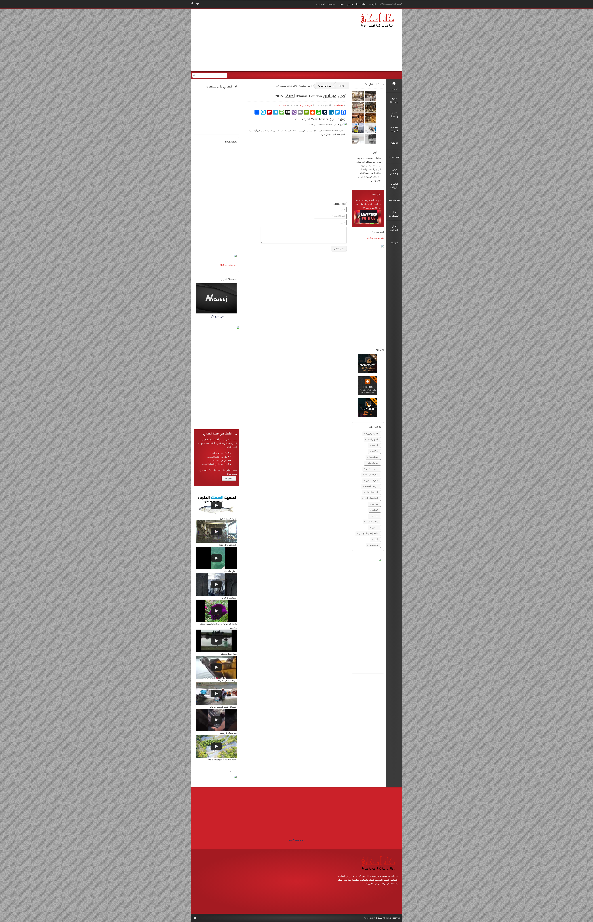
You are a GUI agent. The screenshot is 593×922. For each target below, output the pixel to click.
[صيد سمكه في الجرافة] (216, 667)
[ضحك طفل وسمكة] (216, 641)
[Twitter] (197, 4)
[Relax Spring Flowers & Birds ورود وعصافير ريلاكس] (216, 611)
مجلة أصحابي (337, 105)
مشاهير (375, 527)
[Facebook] (192, 4)
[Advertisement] (251, 42)
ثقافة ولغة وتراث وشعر (368, 533)
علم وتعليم (374, 545)
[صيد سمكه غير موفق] (216, 720)
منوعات (375, 515)
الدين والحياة (373, 439)
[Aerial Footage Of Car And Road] (216, 746)
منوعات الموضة (324, 85)
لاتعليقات (282, 105)
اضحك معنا (373, 457)
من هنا (227, 478)
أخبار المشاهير (372, 480)
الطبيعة (375, 445)
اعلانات (375, 451)
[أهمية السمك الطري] (216, 505)
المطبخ (375, 509)
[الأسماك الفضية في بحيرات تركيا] (216, 693)
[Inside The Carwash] (216, 531)
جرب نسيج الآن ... (296, 839)
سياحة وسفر (373, 462)
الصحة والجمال (372, 492)
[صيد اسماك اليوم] (216, 584)
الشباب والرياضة (371, 498)
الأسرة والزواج (372, 433)
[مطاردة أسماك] (216, 558)
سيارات (375, 504)
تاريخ (376, 539)
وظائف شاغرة (372, 521)
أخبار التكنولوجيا (371, 474)
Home (341, 85)
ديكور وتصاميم (372, 468)
